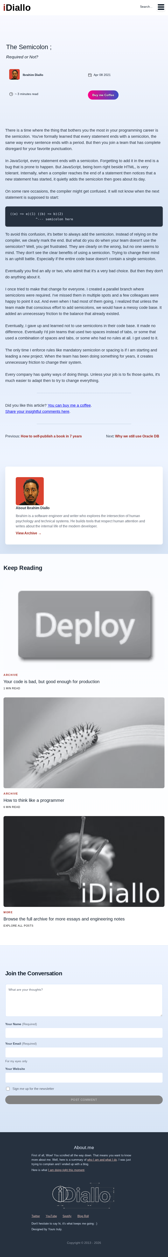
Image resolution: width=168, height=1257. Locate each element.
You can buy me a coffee (69, 405)
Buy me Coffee (103, 95)
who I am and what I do (102, 1159)
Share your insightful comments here (37, 411)
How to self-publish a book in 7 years (51, 436)
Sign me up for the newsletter (33, 1088)
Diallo (17, 7)
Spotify (67, 1216)
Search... (146, 6)
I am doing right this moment (66, 1170)
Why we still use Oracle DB (137, 436)
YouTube (51, 1216)
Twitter (36, 1216)
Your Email (21, 1043)
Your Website (15, 1069)
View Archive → (29, 533)
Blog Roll (83, 1216)
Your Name (21, 1024)
